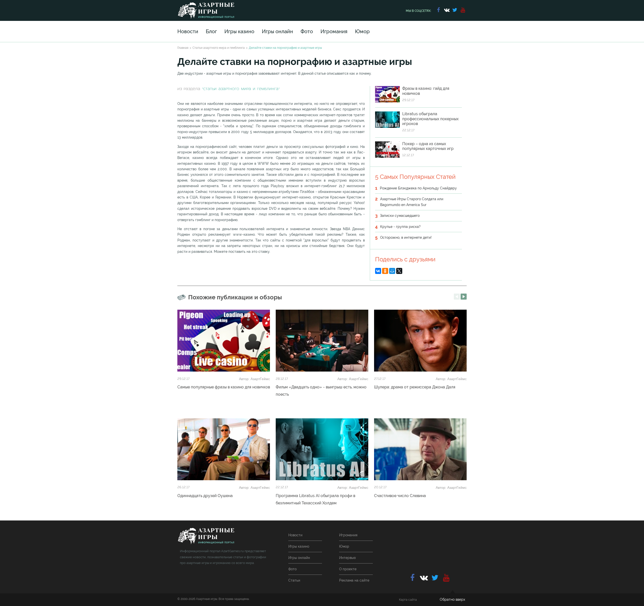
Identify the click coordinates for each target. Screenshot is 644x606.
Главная (182, 48)
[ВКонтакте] (378, 271)
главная (205, 536)
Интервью (347, 558)
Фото (307, 31)
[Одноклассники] (385, 271)
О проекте (347, 569)
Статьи (294, 580)
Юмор (362, 31)
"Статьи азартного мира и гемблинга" (241, 89)
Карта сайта (408, 599)
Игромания (333, 31)
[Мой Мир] (392, 271)
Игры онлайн (277, 31)
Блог (211, 31)
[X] (399, 271)
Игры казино (239, 31)
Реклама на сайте (354, 580)
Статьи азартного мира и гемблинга (218, 48)
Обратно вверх (452, 599)
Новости (187, 31)
